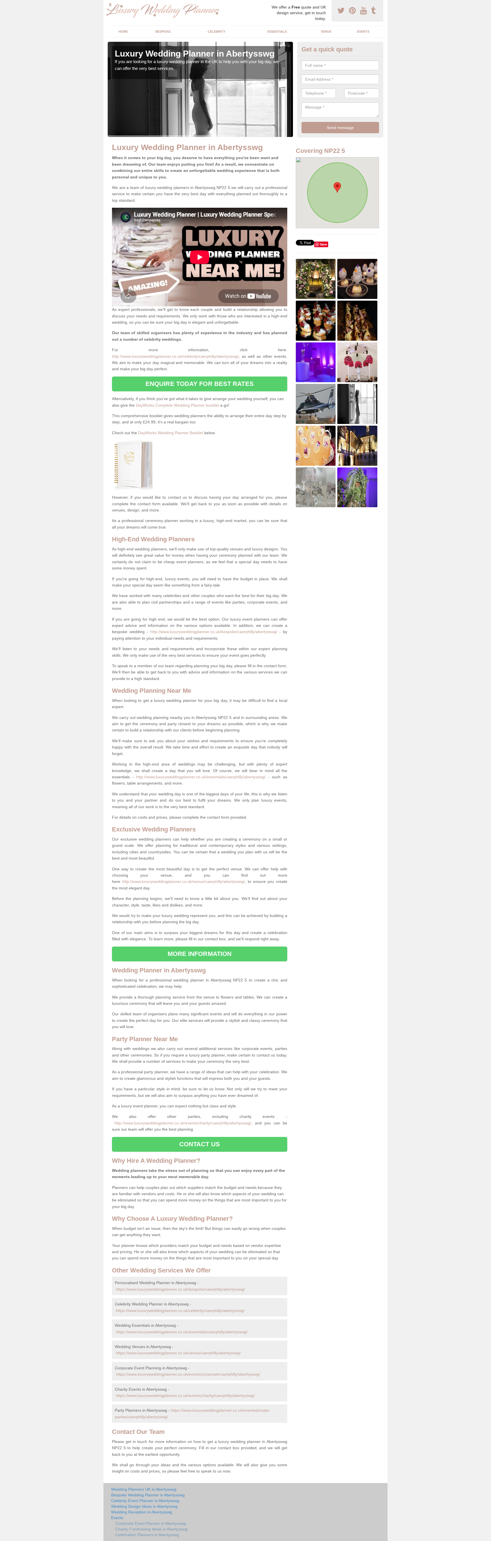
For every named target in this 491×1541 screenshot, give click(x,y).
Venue (326, 31)
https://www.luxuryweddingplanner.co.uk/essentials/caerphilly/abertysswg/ (181, 1332)
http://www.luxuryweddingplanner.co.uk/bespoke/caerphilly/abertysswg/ (213, 631)
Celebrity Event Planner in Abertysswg (145, 1500)
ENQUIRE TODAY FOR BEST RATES (199, 383)
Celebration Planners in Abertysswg (147, 1534)
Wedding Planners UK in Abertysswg (143, 1489)
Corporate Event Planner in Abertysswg (150, 1523)
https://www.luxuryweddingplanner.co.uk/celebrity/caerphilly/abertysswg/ (180, 1310)
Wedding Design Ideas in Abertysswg (144, 1506)
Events (363, 31)
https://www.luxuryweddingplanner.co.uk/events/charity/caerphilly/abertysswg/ (185, 1395)
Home (123, 31)
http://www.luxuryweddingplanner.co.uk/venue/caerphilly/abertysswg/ (183, 881)
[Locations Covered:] (110, 5)
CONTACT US (199, 1144)
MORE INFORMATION (200, 953)
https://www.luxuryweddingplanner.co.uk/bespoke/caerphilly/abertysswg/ (180, 1289)
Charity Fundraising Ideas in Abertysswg (151, 1529)
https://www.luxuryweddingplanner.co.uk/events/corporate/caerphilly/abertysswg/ (188, 1374)
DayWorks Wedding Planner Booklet (170, 433)
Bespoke (162, 31)
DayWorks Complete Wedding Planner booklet (177, 405)
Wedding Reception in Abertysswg (141, 1512)
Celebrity (216, 31)
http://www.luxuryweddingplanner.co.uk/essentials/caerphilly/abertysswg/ (201, 777)
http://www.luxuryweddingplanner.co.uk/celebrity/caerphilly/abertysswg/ (175, 356)
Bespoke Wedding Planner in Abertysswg (148, 1495)
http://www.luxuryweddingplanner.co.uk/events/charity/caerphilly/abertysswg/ (183, 1123)
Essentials (277, 31)
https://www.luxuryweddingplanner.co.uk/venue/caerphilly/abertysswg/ (178, 1353)
